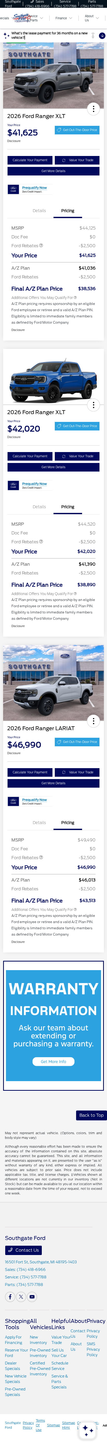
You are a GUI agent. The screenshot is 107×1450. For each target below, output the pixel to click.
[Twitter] (21, 1297)
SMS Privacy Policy (93, 1349)
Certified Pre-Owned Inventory (40, 1368)
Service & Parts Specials (59, 1381)
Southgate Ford (13, 1425)
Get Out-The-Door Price (80, 130)
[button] (93, 108)
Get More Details (53, 171)
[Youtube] (32, 1297)
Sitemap (53, 1425)
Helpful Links (61, 1324)
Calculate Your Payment (30, 160)
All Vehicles (40, 1324)
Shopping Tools (17, 1324)
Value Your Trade (81, 160)
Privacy (96, 1321)
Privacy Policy (28, 1425)
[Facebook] (10, 1297)
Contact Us (27, 1250)
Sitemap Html (68, 1425)
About (79, 1321)
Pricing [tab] (67, 210)
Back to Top (91, 1115)
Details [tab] (39, 210)
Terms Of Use (40, 1425)
